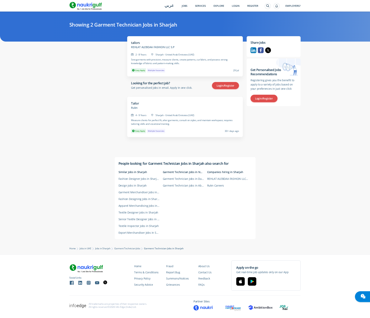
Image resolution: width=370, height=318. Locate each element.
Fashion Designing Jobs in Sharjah (140, 199)
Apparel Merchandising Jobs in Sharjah (141, 206)
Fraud (169, 266)
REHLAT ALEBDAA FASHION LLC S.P (153, 47)
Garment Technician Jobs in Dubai (184, 179)
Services (200, 6)
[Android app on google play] (252, 281)
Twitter (268, 50)
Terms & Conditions (146, 272)
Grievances (173, 284)
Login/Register (225, 85)
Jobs (184, 6)
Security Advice (143, 284)
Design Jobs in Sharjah (133, 185)
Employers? (293, 6)
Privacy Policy (142, 278)
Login (236, 6)
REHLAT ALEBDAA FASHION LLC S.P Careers (229, 179)
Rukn (134, 108)
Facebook (261, 50)
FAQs (201, 284)
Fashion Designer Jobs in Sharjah (139, 179)
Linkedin (253, 50)
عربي (169, 6)
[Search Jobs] (268, 6)
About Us (204, 266)
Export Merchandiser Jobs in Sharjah (141, 232)
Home (72, 248)
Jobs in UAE (85, 248)
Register (252, 6)
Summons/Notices (177, 278)
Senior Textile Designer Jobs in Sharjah (141, 219)
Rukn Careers (215, 185)
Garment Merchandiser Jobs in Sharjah (141, 192)
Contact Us (205, 272)
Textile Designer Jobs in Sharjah (138, 212)
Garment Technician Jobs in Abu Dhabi (185, 185)
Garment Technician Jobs (127, 248)
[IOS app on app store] (240, 281)
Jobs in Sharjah (102, 248)
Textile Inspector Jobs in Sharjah (139, 226)
